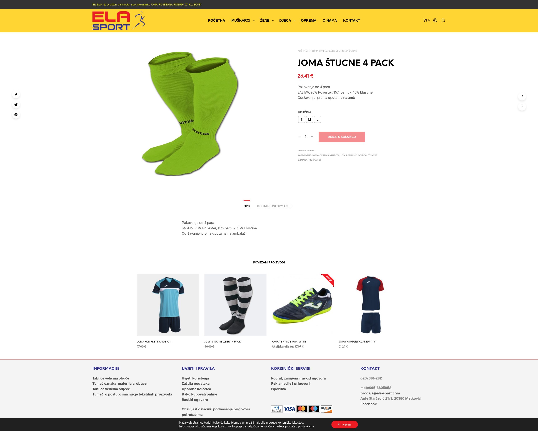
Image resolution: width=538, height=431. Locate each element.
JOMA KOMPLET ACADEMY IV (357, 341)
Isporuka (278, 389)
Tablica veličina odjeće (111, 389)
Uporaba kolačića (196, 389)
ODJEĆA (362, 155)
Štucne (372, 155)
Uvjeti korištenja (195, 378)
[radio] (301, 119)
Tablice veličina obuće (110, 378)
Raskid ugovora (195, 399)
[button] (426, 20)
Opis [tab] (247, 206)
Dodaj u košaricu (342, 137)
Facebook (368, 404)
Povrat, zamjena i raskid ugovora (298, 378)
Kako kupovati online (199, 394)
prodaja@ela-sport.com (380, 393)
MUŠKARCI (315, 160)
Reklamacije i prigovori (290, 383)
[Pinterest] (16, 115)
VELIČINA (304, 112)
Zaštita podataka (196, 383)
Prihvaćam (345, 424)
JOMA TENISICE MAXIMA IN (289, 341)
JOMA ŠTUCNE (349, 51)
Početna (303, 51)
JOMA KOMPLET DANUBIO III (154, 341)
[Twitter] (16, 104)
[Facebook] (16, 94)
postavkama (306, 426)
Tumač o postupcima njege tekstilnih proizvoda (132, 394)
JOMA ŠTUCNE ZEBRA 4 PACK (222, 341)
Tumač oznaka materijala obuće (119, 383)
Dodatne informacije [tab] (274, 206)
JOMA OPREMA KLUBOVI (325, 51)
